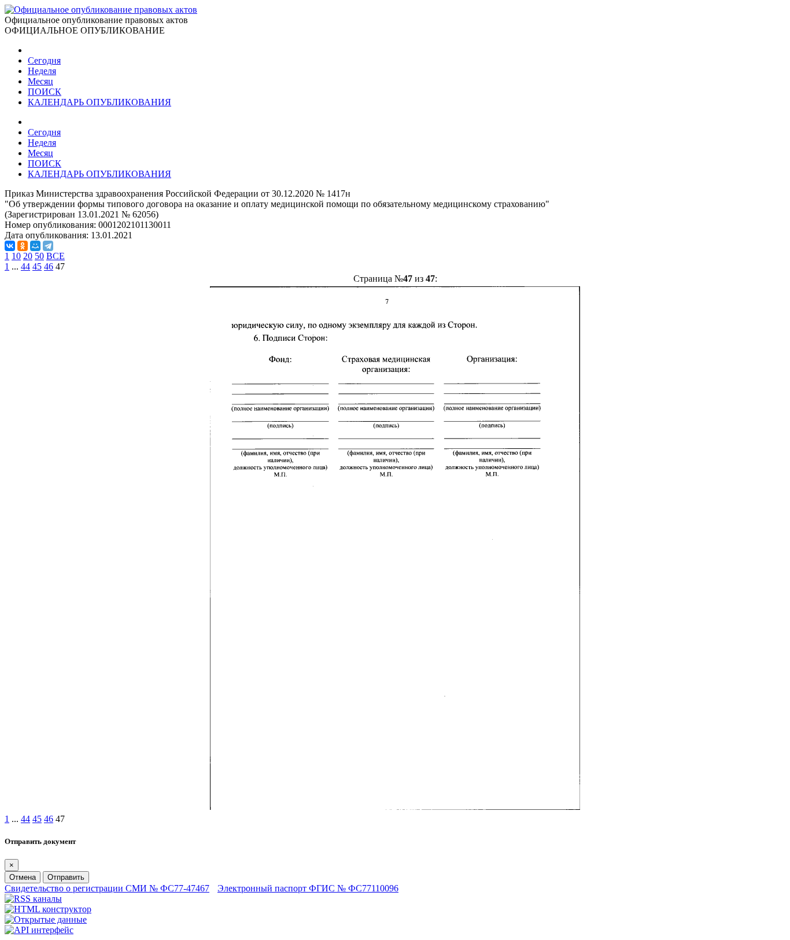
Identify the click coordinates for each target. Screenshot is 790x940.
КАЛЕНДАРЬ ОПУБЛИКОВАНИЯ (99, 102)
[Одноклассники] (22, 246)
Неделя (42, 71)
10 (16, 256)
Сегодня (44, 60)
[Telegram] (48, 246)
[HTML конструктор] (48, 909)
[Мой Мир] (35, 246)
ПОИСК (44, 92)
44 (25, 266)
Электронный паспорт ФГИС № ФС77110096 (307, 888)
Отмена (22, 877)
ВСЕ (55, 256)
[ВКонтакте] (10, 246)
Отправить (65, 877)
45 (37, 266)
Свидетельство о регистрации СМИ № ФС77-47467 (107, 888)
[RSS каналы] (33, 899)
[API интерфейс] (39, 930)
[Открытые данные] (46, 919)
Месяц (40, 81)
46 (48, 266)
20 (27, 256)
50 (39, 256)
